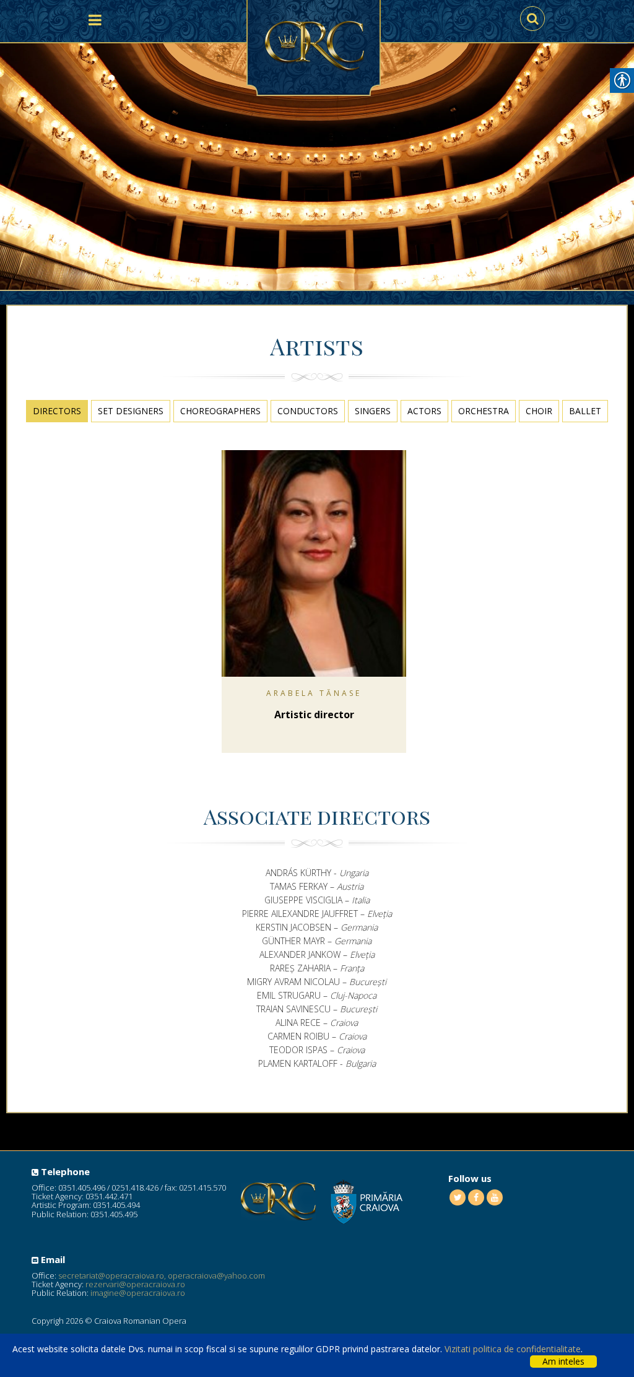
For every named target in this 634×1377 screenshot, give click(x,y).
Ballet (585, 411)
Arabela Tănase (314, 693)
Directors (57, 411)
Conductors (307, 411)
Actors (424, 411)
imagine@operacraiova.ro (137, 1292)
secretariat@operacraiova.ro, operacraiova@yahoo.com (161, 1275)
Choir (539, 411)
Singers (373, 411)
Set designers (130, 411)
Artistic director (314, 714)
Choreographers (220, 411)
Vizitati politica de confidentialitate (513, 1349)
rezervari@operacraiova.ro (135, 1284)
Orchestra (483, 411)
